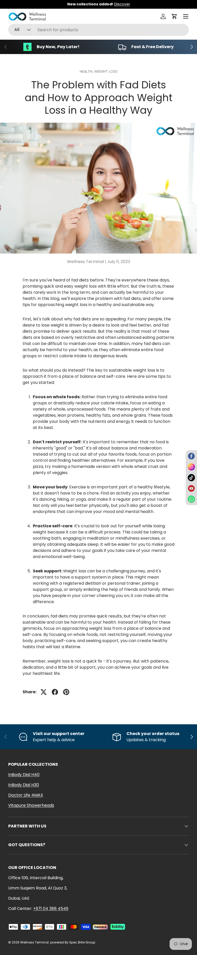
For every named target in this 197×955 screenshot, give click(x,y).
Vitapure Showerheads (31, 805)
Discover (122, 4)
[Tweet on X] (43, 692)
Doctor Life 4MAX (25, 795)
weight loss (105, 71)
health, (87, 71)
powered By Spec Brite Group (72, 942)
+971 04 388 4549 (50, 908)
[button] (174, 16)
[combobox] (98, 30)
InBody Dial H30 (23, 785)
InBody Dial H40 (24, 775)
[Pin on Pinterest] (66, 692)
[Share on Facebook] (55, 692)
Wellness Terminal (34, 942)
